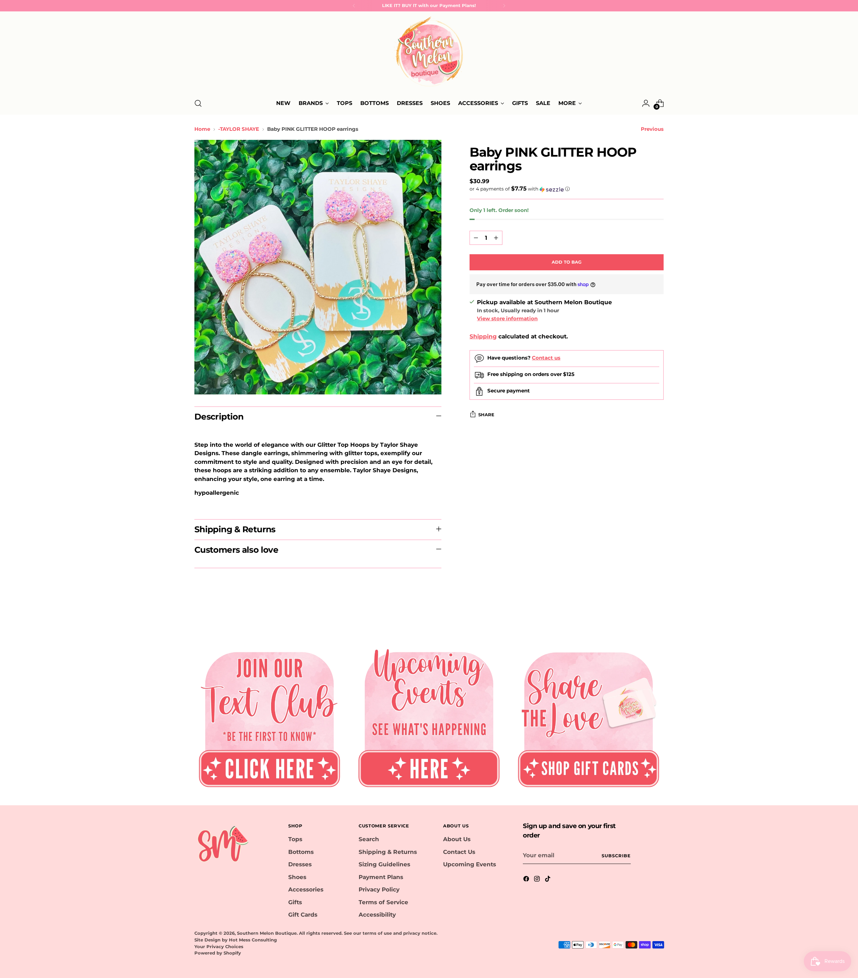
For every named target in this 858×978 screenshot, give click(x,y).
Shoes (297, 877)
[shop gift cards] (588, 717)
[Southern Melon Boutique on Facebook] (527, 880)
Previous (652, 129)
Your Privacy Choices (218, 946)
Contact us (546, 358)
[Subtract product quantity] (476, 238)
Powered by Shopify (217, 953)
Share (486, 414)
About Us (457, 839)
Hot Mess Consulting (253, 939)
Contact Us (459, 852)
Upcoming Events (469, 864)
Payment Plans (381, 877)
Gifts (295, 902)
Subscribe (616, 855)
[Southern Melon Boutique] (429, 53)
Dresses (300, 864)
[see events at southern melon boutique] (429, 716)
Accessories (305, 889)
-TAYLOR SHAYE (238, 129)
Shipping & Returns (388, 852)
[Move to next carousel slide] (658, 615)
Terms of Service (383, 902)
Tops (295, 839)
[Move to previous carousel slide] (642, 615)
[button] (567, 189)
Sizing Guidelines (384, 864)
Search (369, 839)
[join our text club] (269, 716)
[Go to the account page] (646, 103)
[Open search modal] (198, 103)
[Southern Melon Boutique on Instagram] (538, 880)
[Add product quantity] (496, 238)
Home (202, 129)
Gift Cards (302, 914)
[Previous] (354, 5)
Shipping (483, 336)
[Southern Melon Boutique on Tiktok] (548, 880)
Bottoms (301, 852)
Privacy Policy (379, 889)
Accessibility (377, 914)
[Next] (504, 5)
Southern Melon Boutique (267, 933)
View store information (507, 318)
